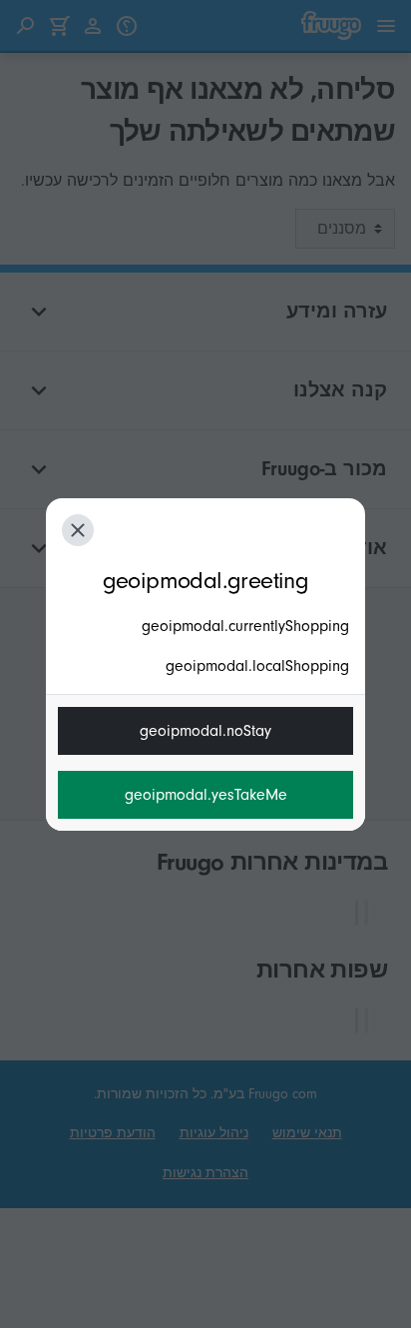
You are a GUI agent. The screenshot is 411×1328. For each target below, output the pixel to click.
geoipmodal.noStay (205, 731)
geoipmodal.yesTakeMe (206, 795)
